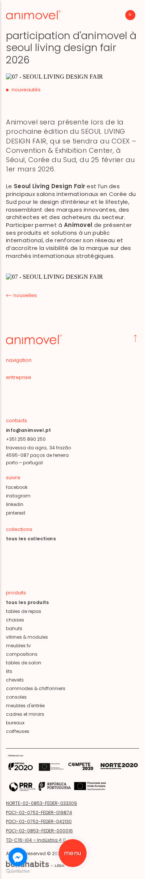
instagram (18, 496)
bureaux (15, 723)
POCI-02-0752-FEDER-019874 (39, 812)
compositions (22, 654)
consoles (16, 697)
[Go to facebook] (18, 857)
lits (9, 671)
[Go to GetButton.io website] (18, 871)
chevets (15, 680)
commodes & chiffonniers (35, 688)
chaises (15, 620)
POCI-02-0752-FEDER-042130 (39, 821)
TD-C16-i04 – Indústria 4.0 (36, 840)
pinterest (15, 513)
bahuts (14, 628)
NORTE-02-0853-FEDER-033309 (41, 803)
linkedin (14, 504)
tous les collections (31, 538)
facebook (17, 487)
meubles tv (18, 645)
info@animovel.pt (28, 430)
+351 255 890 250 (26, 439)
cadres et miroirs (25, 714)
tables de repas (23, 611)
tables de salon (23, 663)
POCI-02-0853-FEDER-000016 (39, 831)
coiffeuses (17, 731)
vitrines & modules (27, 637)
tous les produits (27, 602)
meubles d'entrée (25, 705)
